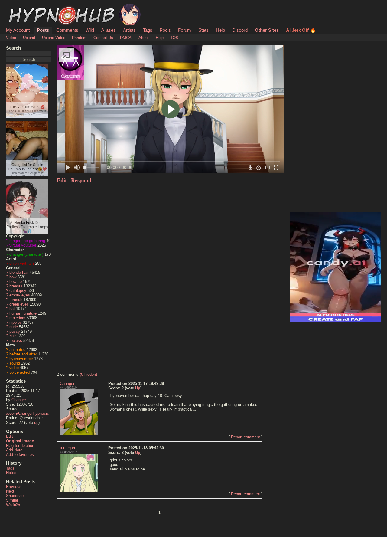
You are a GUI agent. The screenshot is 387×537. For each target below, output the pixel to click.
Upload (29, 37)
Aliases (108, 30)
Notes (11, 472)
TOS (174, 37)
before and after (23, 354)
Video (11, 37)
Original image (20, 441)
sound (14, 363)
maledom (17, 318)
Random (79, 37)
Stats (203, 30)
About (143, 37)
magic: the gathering (27, 240)
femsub (15, 299)
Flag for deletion (20, 445)
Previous (13, 486)
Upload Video (53, 37)
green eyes (19, 304)
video (14, 367)
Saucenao (15, 495)
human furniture (23, 313)
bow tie (15, 281)
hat (12, 308)
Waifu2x (13, 505)
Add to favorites (20, 454)
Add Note (14, 450)
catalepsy (17, 290)
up (36, 422)
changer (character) (26, 254)
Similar (12, 500)
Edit (9, 436)
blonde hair (18, 272)
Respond (81, 180)
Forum (184, 30)
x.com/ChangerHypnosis (27, 413)
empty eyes (19, 295)
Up (137, 388)
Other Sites (267, 30)
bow (12, 277)
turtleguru (68, 448)
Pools (165, 30)
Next (10, 491)
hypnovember (21, 358)
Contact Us (103, 37)
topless (15, 340)
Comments (67, 30)
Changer (18, 400)
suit (12, 336)
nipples (15, 322)
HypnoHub (23, 7)
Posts (43, 30)
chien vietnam (21, 263)
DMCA (126, 37)
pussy (14, 331)
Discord (240, 30)
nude (13, 327)
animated (17, 349)
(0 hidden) (88, 374)
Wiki (90, 30)
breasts (15, 286)
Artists (129, 30)
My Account (18, 30)
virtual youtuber (22, 245)
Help (220, 30)
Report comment (245, 437)
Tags (147, 30)
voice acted (19, 372)
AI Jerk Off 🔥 (301, 30)
